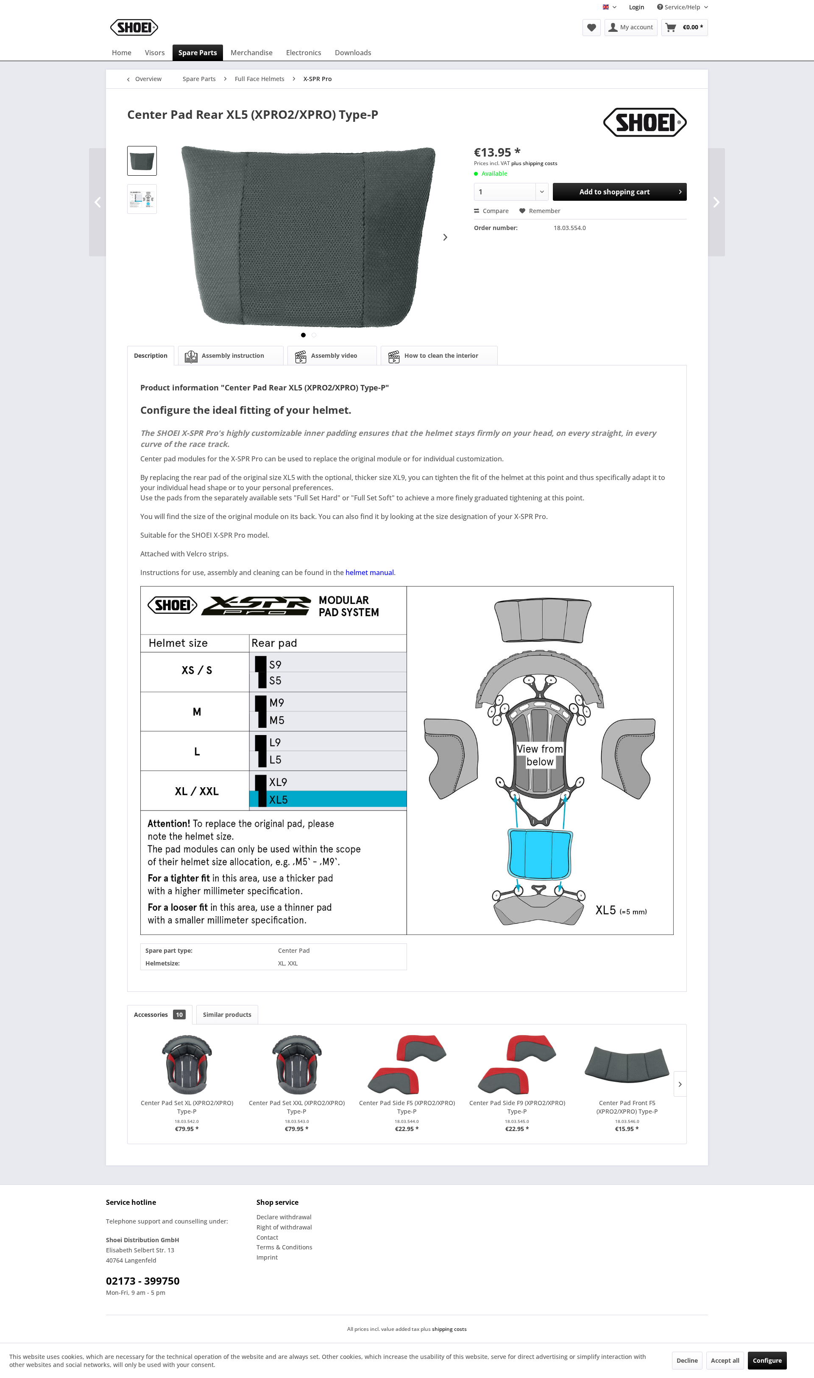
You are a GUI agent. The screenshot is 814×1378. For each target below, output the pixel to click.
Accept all (725, 1360)
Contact (267, 1237)
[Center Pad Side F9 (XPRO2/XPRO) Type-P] (517, 1065)
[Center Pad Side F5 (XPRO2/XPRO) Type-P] (407, 1065)
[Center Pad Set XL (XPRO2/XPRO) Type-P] (187, 1065)
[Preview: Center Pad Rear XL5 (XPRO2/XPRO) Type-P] (142, 161)
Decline (687, 1360)
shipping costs (449, 1329)
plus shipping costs (534, 163)
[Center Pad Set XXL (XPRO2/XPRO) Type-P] (297, 1065)
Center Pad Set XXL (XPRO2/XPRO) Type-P (297, 1107)
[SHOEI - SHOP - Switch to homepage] (134, 27)
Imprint (267, 1257)
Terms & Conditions (284, 1247)
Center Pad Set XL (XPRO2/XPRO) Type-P (187, 1107)
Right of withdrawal (284, 1227)
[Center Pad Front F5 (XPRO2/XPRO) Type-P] (627, 1065)
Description (150, 355)
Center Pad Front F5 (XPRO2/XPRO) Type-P (627, 1107)
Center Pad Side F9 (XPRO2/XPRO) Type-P (517, 1107)
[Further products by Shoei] (645, 123)
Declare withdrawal (284, 1217)
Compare (495, 211)
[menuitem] (637, 7)
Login (636, 7)
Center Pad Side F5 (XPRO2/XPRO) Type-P (407, 1107)
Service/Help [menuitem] (682, 7)
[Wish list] (592, 27)
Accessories (158, 1014)
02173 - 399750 (143, 1281)
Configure (767, 1360)
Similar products (227, 1014)
